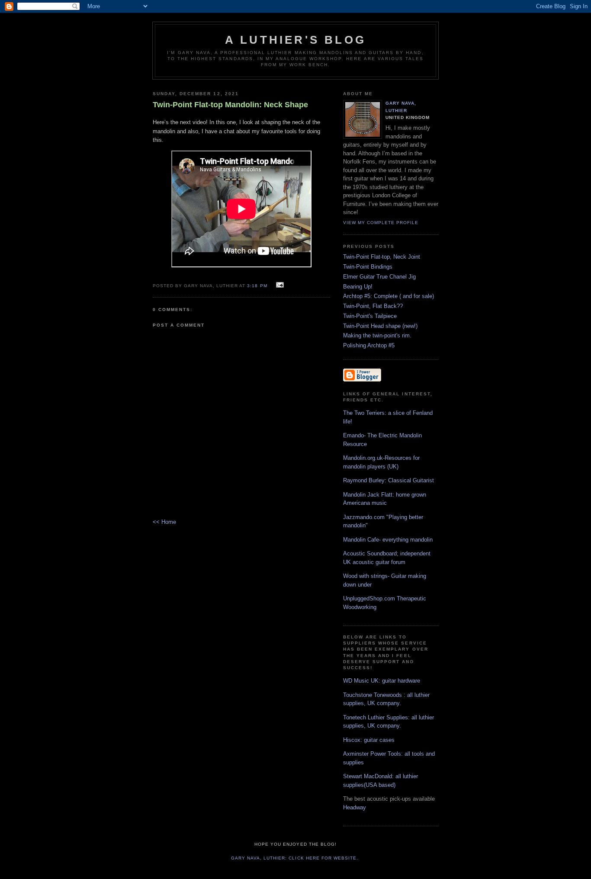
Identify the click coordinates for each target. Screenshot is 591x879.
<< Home (164, 522)
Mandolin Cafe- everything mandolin (388, 539)
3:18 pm (257, 285)
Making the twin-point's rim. (377, 335)
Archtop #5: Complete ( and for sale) (388, 296)
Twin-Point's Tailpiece (370, 316)
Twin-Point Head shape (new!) (380, 326)
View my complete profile (380, 222)
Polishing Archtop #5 (369, 345)
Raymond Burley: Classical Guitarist (388, 480)
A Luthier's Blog (295, 39)
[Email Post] (279, 285)
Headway (354, 807)
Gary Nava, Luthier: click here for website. (294, 858)
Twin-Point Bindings (367, 266)
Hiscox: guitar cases (369, 740)
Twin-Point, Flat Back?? (373, 306)
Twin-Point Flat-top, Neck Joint (381, 256)
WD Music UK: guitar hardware (381, 680)
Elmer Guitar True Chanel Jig (379, 276)
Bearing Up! (358, 286)
